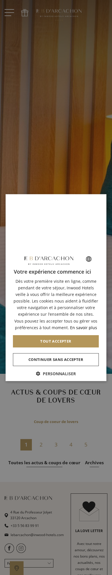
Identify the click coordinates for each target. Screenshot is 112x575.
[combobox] (89, 259)
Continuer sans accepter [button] (55, 359)
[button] (56, 373)
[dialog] (56, 287)
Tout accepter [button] (56, 340)
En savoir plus (83, 327)
